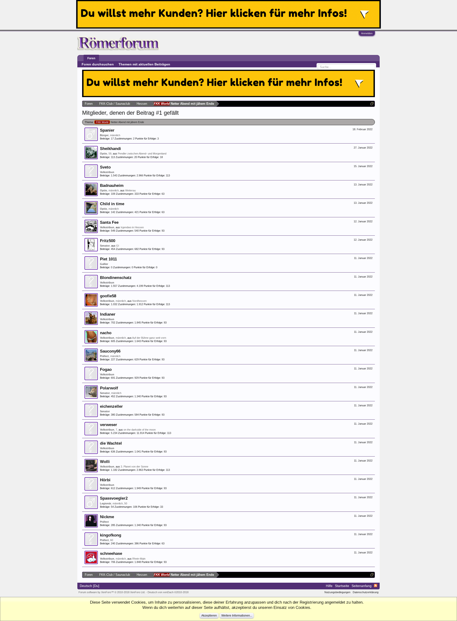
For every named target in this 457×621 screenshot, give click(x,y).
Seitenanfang (362, 586)
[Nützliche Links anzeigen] (371, 103)
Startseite (342, 586)
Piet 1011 (108, 259)
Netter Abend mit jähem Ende (120, 122)
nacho (105, 332)
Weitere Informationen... (236, 615)
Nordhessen (139, 300)
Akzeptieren (209, 615)
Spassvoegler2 (114, 498)
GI (117, 245)
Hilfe (329, 586)
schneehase (111, 553)
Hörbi (105, 479)
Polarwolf (109, 388)
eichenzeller (111, 406)
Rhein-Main (138, 558)
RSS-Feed (375, 585)
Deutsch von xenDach (168, 592)
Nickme (107, 516)
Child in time (112, 203)
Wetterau (130, 190)
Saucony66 (110, 351)
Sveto (105, 167)
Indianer (107, 314)
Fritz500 (107, 240)
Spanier (107, 130)
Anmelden (367, 33)
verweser (108, 424)
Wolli (105, 461)
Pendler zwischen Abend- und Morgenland (142, 153)
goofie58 (108, 295)
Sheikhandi (110, 148)
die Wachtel (111, 443)
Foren (91, 58)
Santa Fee (109, 222)
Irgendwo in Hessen (132, 227)
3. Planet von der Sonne (134, 466)
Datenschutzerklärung (365, 592)
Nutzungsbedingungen (337, 592)
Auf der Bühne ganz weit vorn (149, 337)
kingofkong (110, 535)
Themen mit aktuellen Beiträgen (144, 64)
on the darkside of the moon (140, 429)
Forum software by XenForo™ (112, 592)
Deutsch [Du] (89, 586)
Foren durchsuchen (98, 64)
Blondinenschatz (116, 277)
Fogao (106, 369)
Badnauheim (112, 185)
